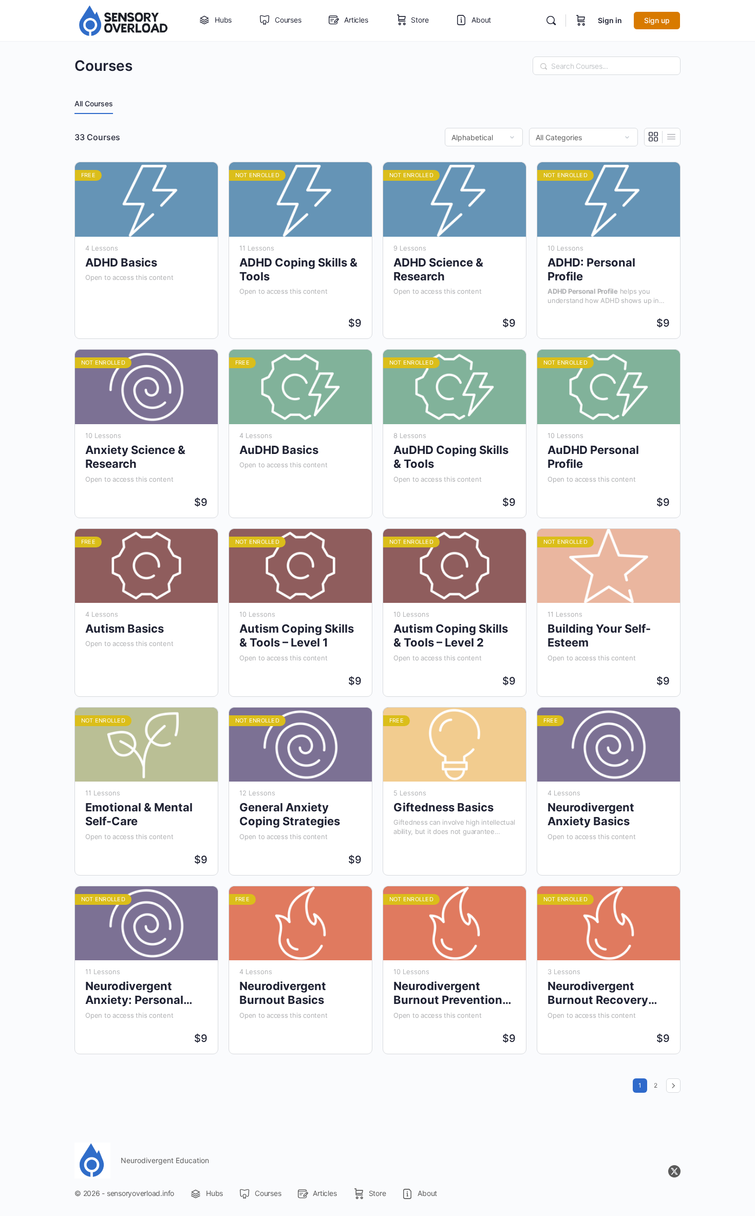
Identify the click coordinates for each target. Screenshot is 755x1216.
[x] (674, 1171)
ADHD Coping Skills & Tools (298, 269)
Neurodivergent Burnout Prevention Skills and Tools (447, 993)
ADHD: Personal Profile (591, 269)
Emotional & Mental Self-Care (139, 814)
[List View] (671, 137)
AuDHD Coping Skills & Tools (450, 456)
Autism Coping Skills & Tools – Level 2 (450, 635)
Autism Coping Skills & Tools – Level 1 (296, 635)
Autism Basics (124, 628)
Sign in (610, 20)
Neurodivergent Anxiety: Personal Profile (134, 993)
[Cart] (581, 20)
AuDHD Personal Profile (593, 456)
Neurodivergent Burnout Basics (282, 992)
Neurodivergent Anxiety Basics (591, 814)
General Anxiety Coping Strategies (289, 814)
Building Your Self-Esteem (599, 635)
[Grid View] (654, 137)
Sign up (657, 20)
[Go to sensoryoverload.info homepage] (123, 19)
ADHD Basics (121, 262)
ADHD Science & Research (438, 269)
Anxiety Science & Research (135, 456)
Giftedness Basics (443, 807)
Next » (673, 1085)
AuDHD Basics (278, 450)
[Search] (551, 20)
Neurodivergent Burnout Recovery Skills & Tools (598, 993)
